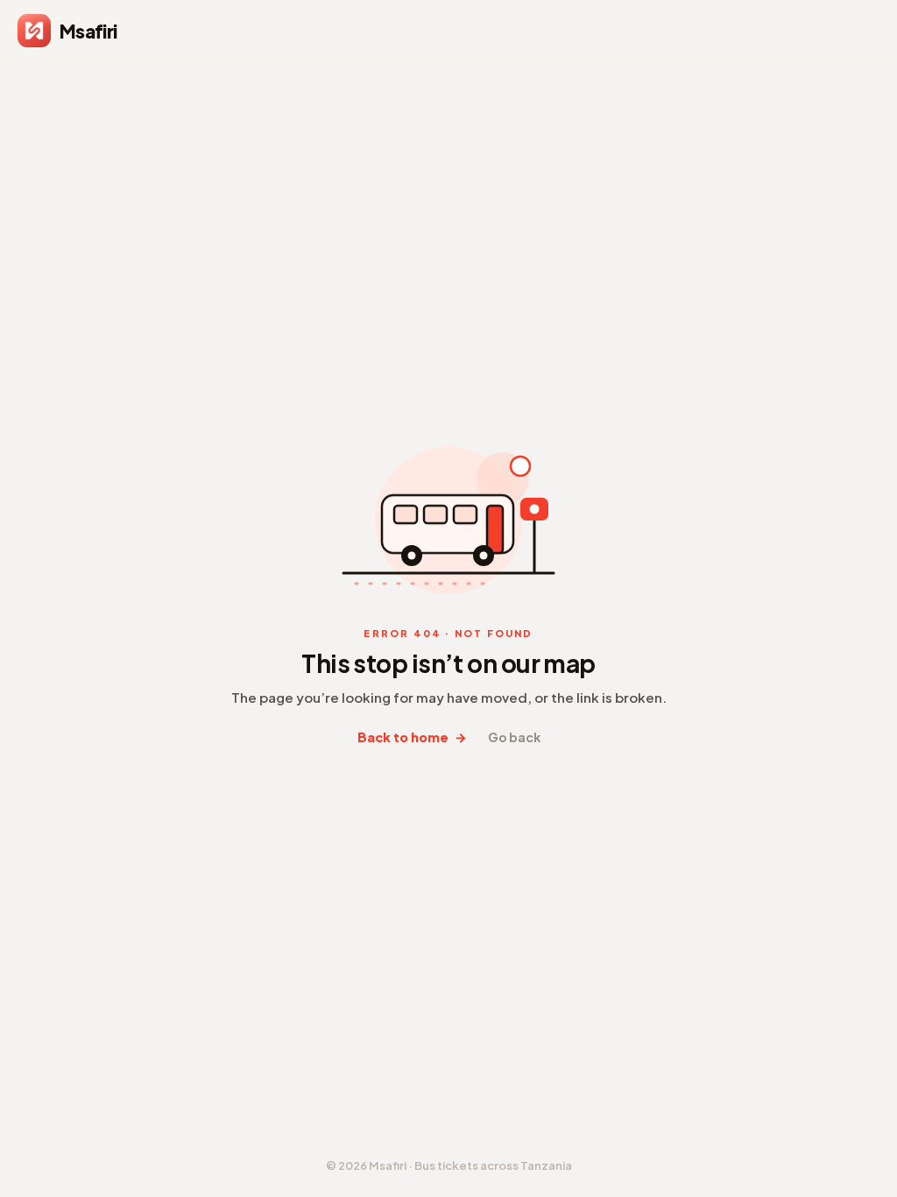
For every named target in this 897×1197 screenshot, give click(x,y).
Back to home (412, 737)
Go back (514, 737)
